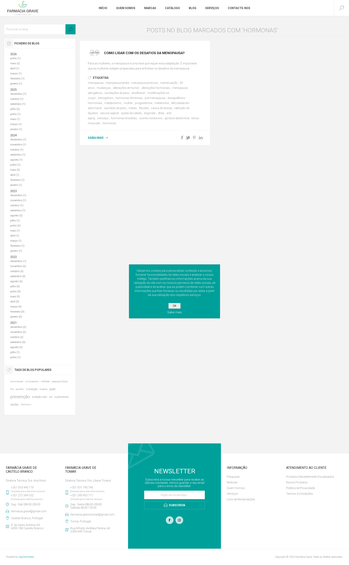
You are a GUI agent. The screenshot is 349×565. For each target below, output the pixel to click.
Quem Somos (236, 488)
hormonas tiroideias (124, 118)
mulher (128, 103)
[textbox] (40, 29)
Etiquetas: (101, 77)
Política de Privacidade (300, 488)
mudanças (104, 87)
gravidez (20, 389)
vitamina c (26, 404)
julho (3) (15, 286)
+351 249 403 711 (81, 495)
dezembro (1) (18, 93)
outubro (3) (16, 271)
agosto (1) (16, 159)
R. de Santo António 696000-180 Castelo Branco (27, 526)
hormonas (109, 123)
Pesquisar (233, 476)
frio (12, 389)
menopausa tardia (117, 82)
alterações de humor (126, 87)
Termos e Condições (299, 493)
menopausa (95, 82)
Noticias (232, 482)
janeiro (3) (16, 316)
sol (50, 396)
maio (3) (15, 169)
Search (70, 29)
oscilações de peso (116, 93)
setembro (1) (17, 103)
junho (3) (15, 291)
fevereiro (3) (17, 311)
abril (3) (14, 301)
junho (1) (15, 58)
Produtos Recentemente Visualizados (310, 476)
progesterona (143, 103)
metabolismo (113, 103)
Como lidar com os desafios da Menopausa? (144, 53)
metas (133, 108)
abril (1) (14, 68)
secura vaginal (109, 113)
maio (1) (15, 119)
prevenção (20, 396)
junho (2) (15, 225)
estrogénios (105, 98)
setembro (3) (17, 276)
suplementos (61, 396)
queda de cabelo (131, 113)
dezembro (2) (18, 326)
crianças (45, 381)
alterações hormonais (156, 87)
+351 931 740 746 (81, 487)
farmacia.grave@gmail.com (29, 511)
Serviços (232, 493)
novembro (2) (18, 266)
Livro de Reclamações (241, 499)
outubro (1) (16, 98)
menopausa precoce (144, 82)
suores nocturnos (150, 118)
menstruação (169, 82)
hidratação (32, 389)
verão (14, 404)
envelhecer (138, 93)
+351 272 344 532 (22, 495)
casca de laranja (161, 108)
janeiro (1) (16, 83)
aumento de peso (115, 108)
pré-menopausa (155, 98)
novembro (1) (18, 144)
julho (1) (15, 220)
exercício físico (60, 381)
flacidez (144, 108)
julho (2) (15, 108)
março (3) (16, 306)
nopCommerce (26, 557)
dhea (161, 113)
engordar (150, 113)
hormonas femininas (129, 98)
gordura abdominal (177, 118)
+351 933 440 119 (22, 487)
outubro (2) (16, 337)
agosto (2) (16, 215)
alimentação (16, 381)
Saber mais (174, 312)
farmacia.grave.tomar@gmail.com (92, 514)
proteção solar (39, 396)
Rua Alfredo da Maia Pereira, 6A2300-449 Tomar (90, 530)
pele (52, 389)
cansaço (103, 118)
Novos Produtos (297, 482)
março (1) (16, 73)
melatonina (162, 103)
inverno (43, 389)
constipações (32, 381)
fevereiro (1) (17, 78)
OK (174, 305)
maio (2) (15, 63)
